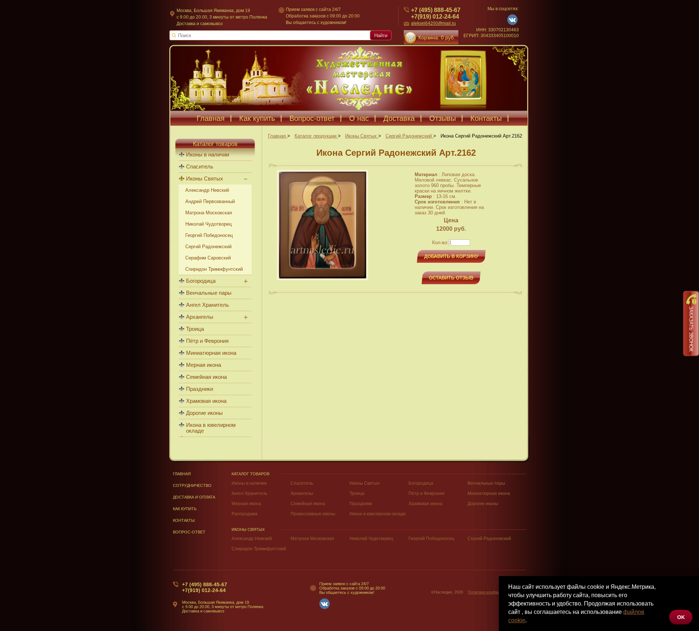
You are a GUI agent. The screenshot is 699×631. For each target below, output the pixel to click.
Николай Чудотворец (208, 224)
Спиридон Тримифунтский (214, 269)
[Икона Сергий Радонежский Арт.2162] (322, 278)
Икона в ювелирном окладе (211, 428)
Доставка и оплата (194, 497)
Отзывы (442, 118)
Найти (380, 35)
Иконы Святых (204, 179)
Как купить (257, 118)
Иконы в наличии (207, 155)
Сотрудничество (192, 485)
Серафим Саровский (208, 258)
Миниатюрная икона (211, 353)
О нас (359, 118)
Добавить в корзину (451, 256)
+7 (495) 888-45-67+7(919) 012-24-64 (436, 13)
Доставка (399, 118)
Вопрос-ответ (312, 118)
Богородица (201, 281)
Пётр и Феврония (207, 341)
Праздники (199, 389)
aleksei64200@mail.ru (433, 23)
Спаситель (199, 167)
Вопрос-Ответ (189, 532)
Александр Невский (207, 190)
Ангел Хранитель (207, 305)
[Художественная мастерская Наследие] (349, 77)
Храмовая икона (206, 401)
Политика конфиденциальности (497, 592)
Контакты (486, 118)
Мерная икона (203, 365)
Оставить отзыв (451, 278)
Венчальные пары (209, 293)
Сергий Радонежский (208, 246)
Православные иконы (313, 513)
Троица (195, 329)
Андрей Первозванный (210, 201)
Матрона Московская (208, 212)
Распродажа (244, 513)
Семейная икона (206, 377)
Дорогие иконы (204, 413)
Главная (211, 118)
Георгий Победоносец (209, 235)
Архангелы (199, 317)
